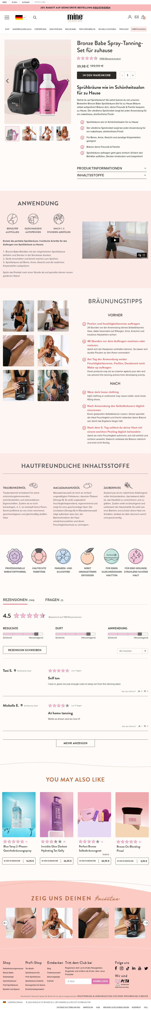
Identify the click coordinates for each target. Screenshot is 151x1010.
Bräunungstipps (53, 976)
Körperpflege (40, 29)
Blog (49, 968)
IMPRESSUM (88, 1007)
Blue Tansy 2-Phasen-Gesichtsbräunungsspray (17, 848)
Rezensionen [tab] (15, 599)
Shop (7, 29)
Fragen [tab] (52, 599)
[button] (21, 17)
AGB (98, 1007)
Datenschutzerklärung (68, 1007)
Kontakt (50, 981)
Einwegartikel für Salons (35, 985)
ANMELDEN (100, 981)
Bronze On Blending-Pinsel (129, 849)
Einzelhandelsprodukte (34, 989)
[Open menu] (7, 17)
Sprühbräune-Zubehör (34, 981)
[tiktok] (127, 968)
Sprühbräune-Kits (32, 972)
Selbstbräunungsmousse (13, 968)
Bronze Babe (70, 29)
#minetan (107, 899)
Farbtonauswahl (139, 29)
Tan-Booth (29, 968)
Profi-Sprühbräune (87, 29)
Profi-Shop (124, 29)
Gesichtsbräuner (9, 981)
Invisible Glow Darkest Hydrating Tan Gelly (54, 848)
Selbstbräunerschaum (22, 29)
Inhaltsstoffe (90, 175)
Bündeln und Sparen (107, 29)
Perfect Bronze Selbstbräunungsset (90, 848)
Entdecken (55, 962)
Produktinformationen (99, 168)
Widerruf (136, 1007)
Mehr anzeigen (75, 743)
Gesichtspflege (55, 29)
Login (130, 17)
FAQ (146, 1007)
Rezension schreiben (25, 650)
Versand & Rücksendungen (116, 1007)
